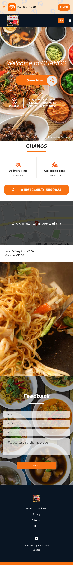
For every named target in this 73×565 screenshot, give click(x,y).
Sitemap (36, 520)
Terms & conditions (36, 508)
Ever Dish (65, 137)
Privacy (36, 514)
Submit (36, 465)
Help (36, 526)
